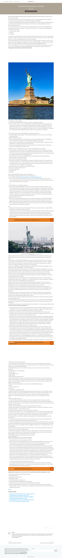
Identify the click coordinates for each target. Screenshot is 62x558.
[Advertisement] (31, 55)
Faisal (13, 532)
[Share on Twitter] (46, 528)
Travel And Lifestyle (33, 11)
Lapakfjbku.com (31, 1)
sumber (9, 489)
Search (33, 548)
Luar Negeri (27, 11)
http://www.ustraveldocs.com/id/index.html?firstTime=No (30, 177)
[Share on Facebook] (51, 528)
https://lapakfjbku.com (16, 537)
